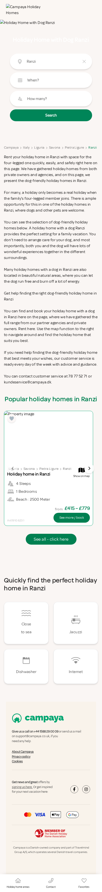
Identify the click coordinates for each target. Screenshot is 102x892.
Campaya (11, 147)
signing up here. (22, 787)
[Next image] (89, 468)
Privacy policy (21, 757)
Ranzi (92, 147)
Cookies (17, 761)
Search (51, 115)
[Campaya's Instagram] (86, 789)
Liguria (39, 147)
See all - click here (51, 539)
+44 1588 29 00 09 (46, 731)
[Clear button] (84, 61)
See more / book (71, 517)
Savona (54, 147)
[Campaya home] (25, 10)
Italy (26, 147)
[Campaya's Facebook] (74, 789)
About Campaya (23, 752)
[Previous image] (13, 468)
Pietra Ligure (74, 147)
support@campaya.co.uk (33, 736)
